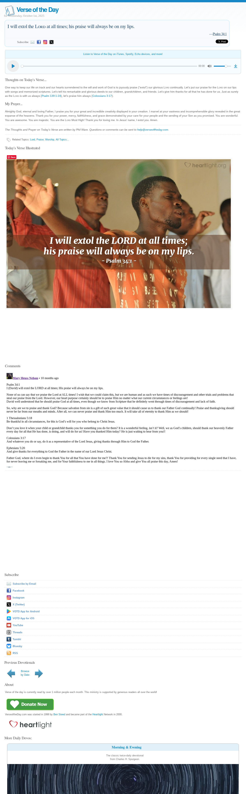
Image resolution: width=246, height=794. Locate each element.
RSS (15, 653)
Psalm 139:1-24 (51, 95)
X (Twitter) (19, 604)
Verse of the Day (37, 9)
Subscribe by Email (24, 583)
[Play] (13, 66)
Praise (40, 139)
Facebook (18, 590)
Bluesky (17, 646)
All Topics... (62, 139)
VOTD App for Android (26, 611)
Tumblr (17, 639)
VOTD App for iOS (23, 618)
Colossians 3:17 (102, 95)
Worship (49, 139)
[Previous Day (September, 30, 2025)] (11, 677)
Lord (32, 139)
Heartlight (97, 714)
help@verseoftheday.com (152, 129)
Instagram (19, 597)
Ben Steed (59, 714)
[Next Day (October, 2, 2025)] (39, 677)
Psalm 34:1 (220, 33)
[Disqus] (123, 419)
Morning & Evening (126, 747)
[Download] (235, 66)
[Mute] (209, 66)
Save (13, 157)
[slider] (109, 66)
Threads (17, 632)
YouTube (18, 625)
